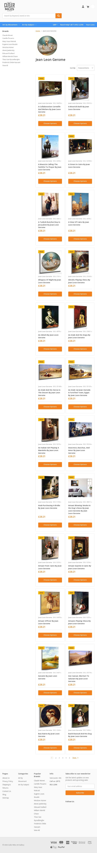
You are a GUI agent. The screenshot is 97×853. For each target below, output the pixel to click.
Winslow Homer (8, 47)
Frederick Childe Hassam (11, 62)
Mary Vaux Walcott (9, 41)
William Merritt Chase (10, 56)
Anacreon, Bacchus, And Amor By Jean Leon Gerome (79, 450)
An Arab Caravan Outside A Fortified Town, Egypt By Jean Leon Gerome (79, 392)
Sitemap (5, 798)
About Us (6, 778)
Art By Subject (28, 24)
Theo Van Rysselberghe (11, 59)
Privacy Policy (7, 781)
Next (75, 758)
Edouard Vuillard (8, 53)
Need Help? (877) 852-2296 (71, 24)
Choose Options (50, 123)
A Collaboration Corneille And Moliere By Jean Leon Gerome (49, 109)
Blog (4, 794)
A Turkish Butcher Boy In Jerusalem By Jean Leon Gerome (49, 224)
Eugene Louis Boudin (10, 44)
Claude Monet (7, 35)
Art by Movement (10, 24)
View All (5, 65)
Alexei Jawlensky (8, 50)
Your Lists (90, 24)
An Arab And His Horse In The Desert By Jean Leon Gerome (49, 392)
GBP (54, 24)
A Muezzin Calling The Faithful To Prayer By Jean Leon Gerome (49, 167)
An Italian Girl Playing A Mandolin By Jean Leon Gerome (48, 450)
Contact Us (6, 791)
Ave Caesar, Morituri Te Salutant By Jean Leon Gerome (78, 678)
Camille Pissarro (8, 38)
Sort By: (73, 68)
